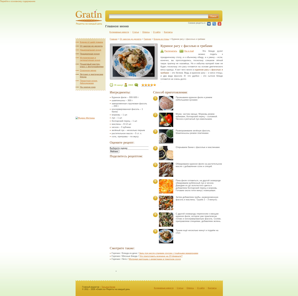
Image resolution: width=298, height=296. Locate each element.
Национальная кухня (90, 50)
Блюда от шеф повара (91, 42)
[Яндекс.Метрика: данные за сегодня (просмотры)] (85, 118)
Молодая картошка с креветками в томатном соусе (155, 259)
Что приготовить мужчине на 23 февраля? (161, 256)
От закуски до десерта (130, 39)
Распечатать (170, 51)
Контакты (168, 32)
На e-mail (189, 51)
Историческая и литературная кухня (90, 58)
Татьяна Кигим (108, 287)
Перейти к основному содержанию (17, 1)
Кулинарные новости (119, 32)
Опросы (146, 32)
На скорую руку (88, 87)
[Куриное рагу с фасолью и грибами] (133, 78)
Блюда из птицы (161, 39)
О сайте (156, 32)
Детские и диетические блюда (91, 75)
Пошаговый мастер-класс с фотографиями (92, 65)
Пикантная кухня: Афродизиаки (89, 81)
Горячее (147, 39)
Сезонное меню (88, 70)
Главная (113, 39)
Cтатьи (135, 32)
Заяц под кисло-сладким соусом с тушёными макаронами (168, 253)
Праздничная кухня (90, 54)
